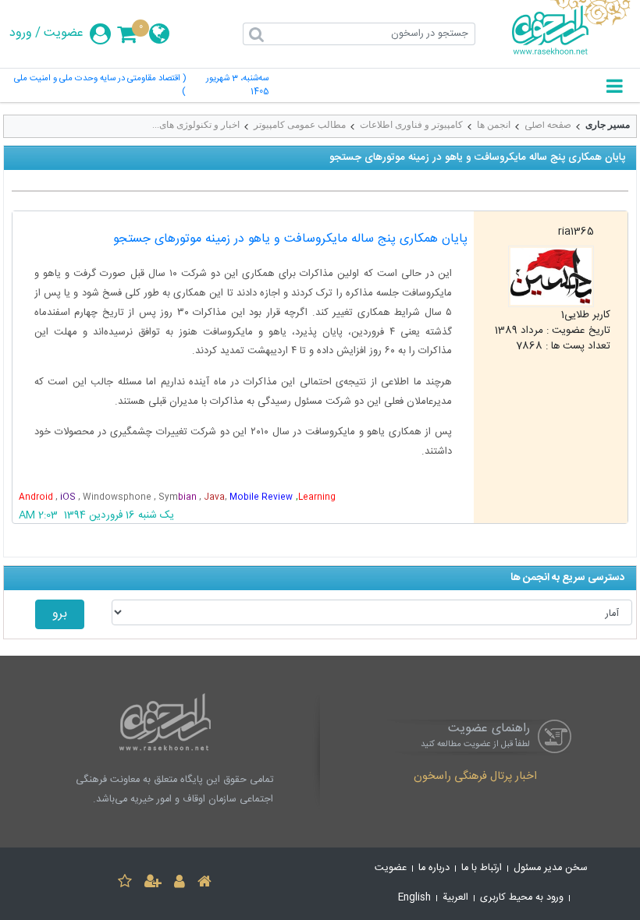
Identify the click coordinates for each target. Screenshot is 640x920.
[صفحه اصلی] (204, 883)
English (414, 898)
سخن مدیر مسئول (551, 868)
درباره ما (434, 868)
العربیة (455, 898)
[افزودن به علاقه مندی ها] (125, 883)
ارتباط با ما (481, 868)
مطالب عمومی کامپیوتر (300, 124)
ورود (20, 33)
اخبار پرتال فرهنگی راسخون (475, 777)
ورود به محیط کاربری (522, 898)
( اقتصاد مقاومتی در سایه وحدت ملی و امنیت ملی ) (100, 86)
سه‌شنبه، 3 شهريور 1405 (237, 86)
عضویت (64, 33)
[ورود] (179, 883)
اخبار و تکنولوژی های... (196, 124)
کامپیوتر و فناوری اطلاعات (411, 124)
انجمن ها (493, 124)
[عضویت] (153, 883)
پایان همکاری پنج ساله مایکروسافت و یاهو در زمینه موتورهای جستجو (290, 238)
